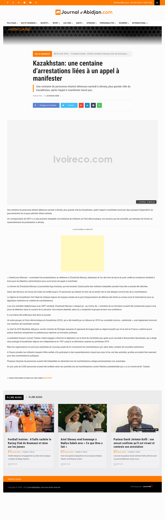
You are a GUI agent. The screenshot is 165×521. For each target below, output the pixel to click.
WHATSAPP (47, 378)
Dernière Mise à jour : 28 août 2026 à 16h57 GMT (132, 3)
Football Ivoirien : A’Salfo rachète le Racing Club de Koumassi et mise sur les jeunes (109, 54)
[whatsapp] (99, 105)
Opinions (90, 23)
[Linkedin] (87, 105)
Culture (67, 23)
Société (44, 23)
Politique (11, 23)
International (139, 23)
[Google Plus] (81, 105)
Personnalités (107, 23)
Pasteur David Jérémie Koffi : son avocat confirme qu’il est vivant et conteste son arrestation (134, 443)
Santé (79, 23)
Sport (56, 23)
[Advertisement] (82, 253)
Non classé (20, 29)
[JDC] (83, 12)
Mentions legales (14, 479)
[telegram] (93, 105)
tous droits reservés (52, 487)
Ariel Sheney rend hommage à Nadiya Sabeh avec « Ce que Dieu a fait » (82, 443)
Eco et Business (28, 23)
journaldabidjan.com (36, 487)
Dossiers (123, 23)
